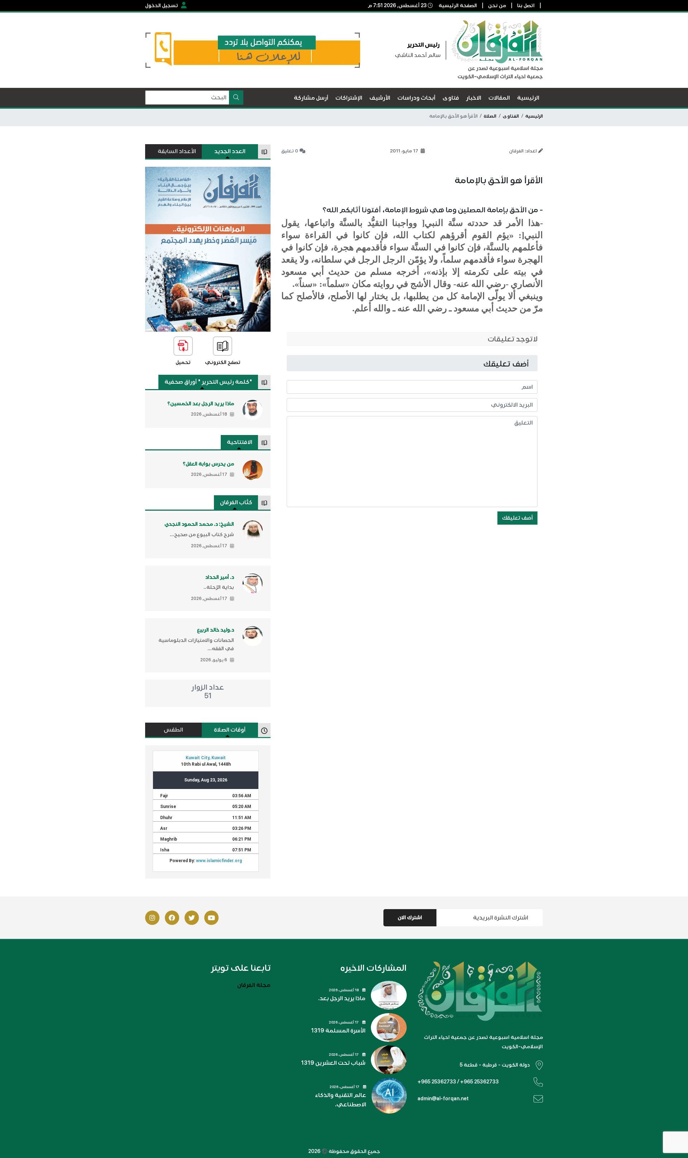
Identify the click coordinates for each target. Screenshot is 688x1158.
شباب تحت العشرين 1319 (333, 1063)
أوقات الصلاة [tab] (229, 729)
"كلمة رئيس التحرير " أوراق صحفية (208, 382)
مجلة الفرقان (254, 985)
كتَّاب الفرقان (236, 502)
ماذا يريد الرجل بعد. (342, 998)
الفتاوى (511, 116)
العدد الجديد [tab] (229, 151)
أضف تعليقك (517, 518)
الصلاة (490, 116)
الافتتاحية (239, 442)
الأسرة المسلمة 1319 (338, 1030)
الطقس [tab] (173, 729)
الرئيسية (534, 116)
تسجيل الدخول (161, 6)
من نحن (497, 6)
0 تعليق (289, 151)
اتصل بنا (526, 6)
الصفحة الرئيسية (458, 6)
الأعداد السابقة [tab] (177, 151)
